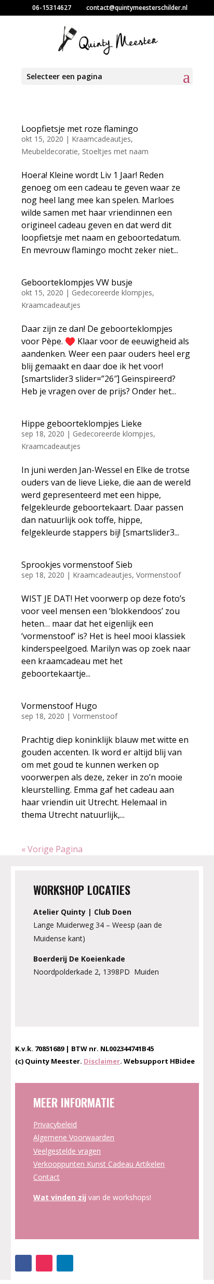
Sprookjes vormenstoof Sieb (76, 564)
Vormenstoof (158, 575)
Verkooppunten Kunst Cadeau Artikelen (99, 1164)
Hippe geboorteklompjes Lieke (81, 423)
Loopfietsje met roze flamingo (79, 128)
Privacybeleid (55, 1124)
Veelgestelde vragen (67, 1151)
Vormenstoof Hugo (59, 706)
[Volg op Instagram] (44, 1263)
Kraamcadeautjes (101, 139)
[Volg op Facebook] (23, 1263)
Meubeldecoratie (49, 151)
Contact (46, 1177)
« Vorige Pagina (52, 849)
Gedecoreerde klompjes (112, 292)
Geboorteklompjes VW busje (76, 282)
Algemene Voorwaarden (73, 1137)
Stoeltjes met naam (115, 151)
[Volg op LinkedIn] (65, 1263)
